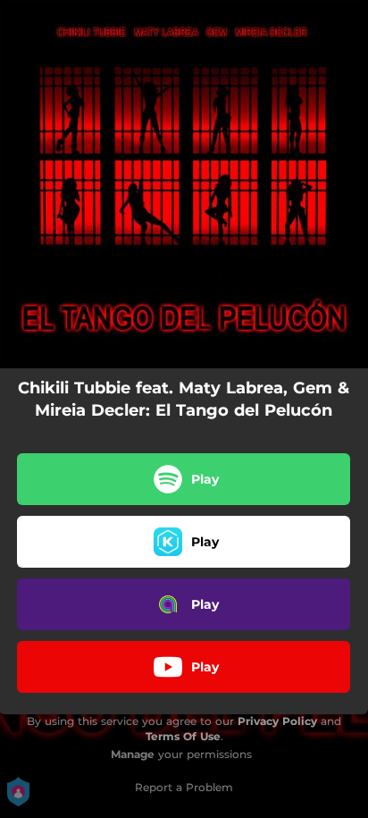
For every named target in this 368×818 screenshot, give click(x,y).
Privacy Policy (277, 721)
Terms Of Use (183, 736)
